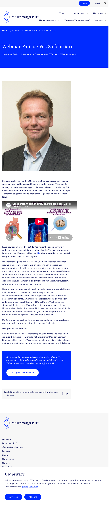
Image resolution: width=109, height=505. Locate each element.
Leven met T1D (9, 443)
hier (39, 253)
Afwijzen (13, 496)
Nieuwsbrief (8, 459)
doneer (84, 3)
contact (96, 3)
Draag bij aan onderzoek (22, 372)
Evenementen (41, 54)
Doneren (6, 451)
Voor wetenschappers (12, 447)
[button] (62, 394)
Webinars (54, 54)
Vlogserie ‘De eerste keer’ (77, 20)
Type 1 (62, 13)
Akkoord (33, 496)
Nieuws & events (47, 20)
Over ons (98, 20)
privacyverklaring (30, 486)
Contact (6, 455)
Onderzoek (79, 13)
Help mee (98, 13)
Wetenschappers (68, 54)
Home (5, 30)
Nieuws (16, 30)
